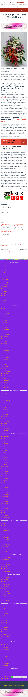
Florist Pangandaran (5, 275)
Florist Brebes (4, 286)
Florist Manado (4, 613)
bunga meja (3, 97)
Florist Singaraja (4, 644)
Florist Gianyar (4, 658)
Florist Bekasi (4, 398)
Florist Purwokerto (5, 311)
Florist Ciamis (4, 393)
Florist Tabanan (4, 665)
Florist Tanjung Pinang (6, 544)
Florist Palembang (5, 546)
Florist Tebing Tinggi (5, 571)
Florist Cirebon (4, 405)
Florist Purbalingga (5, 357)
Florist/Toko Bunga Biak (6, 676)
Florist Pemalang (4, 355)
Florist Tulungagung (5, 512)
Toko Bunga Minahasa (6, 632)
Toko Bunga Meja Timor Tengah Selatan (6, 232)
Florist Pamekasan (5, 485)
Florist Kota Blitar (5, 517)
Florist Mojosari (4, 475)
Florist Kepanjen (4, 471)
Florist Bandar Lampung (6, 549)
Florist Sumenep (4, 506)
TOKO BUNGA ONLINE (14, 2)
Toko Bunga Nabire (5, 678)
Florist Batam (4, 542)
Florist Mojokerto (4, 473)
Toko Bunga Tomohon (6, 634)
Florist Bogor (4, 291)
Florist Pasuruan (4, 487)
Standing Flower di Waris (21, 250)
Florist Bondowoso (5, 448)
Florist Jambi (4, 528)
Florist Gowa (4, 629)
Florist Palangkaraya (5, 581)
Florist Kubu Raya (5, 591)
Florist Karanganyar (5, 289)
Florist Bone (3, 618)
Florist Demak (4, 327)
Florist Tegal (3, 369)
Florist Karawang (4, 412)
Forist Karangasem (5, 649)
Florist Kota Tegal (5, 387)
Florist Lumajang (4, 462)
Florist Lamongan (5, 459)
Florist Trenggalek (5, 284)
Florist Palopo (4, 620)
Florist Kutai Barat (5, 595)
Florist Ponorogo (4, 492)
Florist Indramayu (5, 409)
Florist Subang (4, 423)
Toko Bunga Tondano (5, 636)
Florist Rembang (4, 362)
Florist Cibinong (4, 282)
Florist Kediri (4, 457)
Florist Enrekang (4, 625)
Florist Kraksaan (4, 496)
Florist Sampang (4, 499)
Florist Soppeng (4, 627)
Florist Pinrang (4, 622)
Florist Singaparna (5, 430)
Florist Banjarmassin (5, 586)
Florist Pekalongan (5, 350)
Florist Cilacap (4, 277)
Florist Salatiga (4, 382)
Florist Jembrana (4, 661)
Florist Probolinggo (5, 494)
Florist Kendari (4, 608)
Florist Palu (3, 606)
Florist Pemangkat (5, 600)
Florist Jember (4, 452)
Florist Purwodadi (5, 329)
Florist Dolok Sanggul (5, 557)
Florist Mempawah (5, 598)
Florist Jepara (4, 332)
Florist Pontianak (4, 579)
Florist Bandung (4, 296)
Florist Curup (4, 535)
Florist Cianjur (4, 402)
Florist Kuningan (4, 414)
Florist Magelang (4, 352)
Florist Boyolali (4, 320)
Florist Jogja (3, 293)
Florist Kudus (4, 343)
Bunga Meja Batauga (5, 250)
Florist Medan (4, 532)
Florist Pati (3, 265)
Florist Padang (4, 525)
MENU (24, 10)
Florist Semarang (5, 298)
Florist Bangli (4, 654)
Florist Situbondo (4, 503)
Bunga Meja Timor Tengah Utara (5, 225)
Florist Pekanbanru (5, 530)
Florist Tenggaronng (5, 593)
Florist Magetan (4, 466)
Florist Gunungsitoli (5, 562)
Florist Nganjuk (4, 478)
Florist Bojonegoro (5, 445)
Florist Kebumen (4, 272)
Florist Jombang (4, 455)
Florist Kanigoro (4, 443)
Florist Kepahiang (5, 537)
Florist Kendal (4, 339)
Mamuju (3, 615)
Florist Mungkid (4, 345)
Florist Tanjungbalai (5, 569)
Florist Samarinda (5, 584)
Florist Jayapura (4, 674)
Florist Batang (4, 315)
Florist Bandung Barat (6, 400)
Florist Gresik (4, 450)
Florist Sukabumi (4, 426)
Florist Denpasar (4, 647)
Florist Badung (4, 651)
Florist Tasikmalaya (5, 302)
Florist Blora (3, 270)
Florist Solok (4, 523)
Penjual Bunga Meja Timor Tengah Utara (19, 225)
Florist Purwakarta (5, 421)
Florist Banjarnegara (5, 308)
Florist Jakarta (4, 300)
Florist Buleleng (4, 656)
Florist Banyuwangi (5, 439)
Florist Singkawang (5, 588)
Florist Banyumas (5, 313)
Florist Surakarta (4, 385)
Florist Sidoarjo (4, 501)
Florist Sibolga (4, 566)
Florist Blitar (3, 441)
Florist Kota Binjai (5, 559)
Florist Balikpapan (5, 577)
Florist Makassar (4, 611)
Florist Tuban (4, 510)
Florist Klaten (4, 341)
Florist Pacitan (4, 482)
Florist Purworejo (4, 359)
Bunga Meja (9, 244)
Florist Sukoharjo (4, 279)
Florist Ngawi (4, 480)
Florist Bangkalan (5, 436)
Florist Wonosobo (5, 376)
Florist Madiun (4, 268)
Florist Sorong (4, 671)
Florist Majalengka (5, 416)
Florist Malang (4, 469)
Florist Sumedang (5, 428)
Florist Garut (3, 407)
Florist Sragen (4, 364)
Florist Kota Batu (4, 515)
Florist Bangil (4, 489)
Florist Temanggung (5, 371)
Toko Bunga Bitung (5, 638)
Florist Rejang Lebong (6, 539)
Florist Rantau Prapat (5, 564)
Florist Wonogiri (4, 373)
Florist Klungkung (5, 663)
